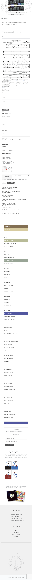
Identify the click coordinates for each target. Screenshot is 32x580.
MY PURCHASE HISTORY (16, 14)
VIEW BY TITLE (7, 229)
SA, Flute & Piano (8, 350)
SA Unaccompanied (8, 344)
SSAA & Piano (7, 403)
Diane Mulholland (8, 263)
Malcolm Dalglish (8, 285)
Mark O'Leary (7, 288)
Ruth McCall (7, 299)
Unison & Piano (7, 411)
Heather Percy (7, 271)
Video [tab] (3, 101)
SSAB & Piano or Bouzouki (10, 408)
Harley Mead (7, 268)
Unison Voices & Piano (9, 420)
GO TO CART (16, 12)
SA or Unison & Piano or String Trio (12, 338)
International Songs (9, 257)
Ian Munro (6, 277)
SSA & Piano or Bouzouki (9, 380)
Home (3, 22)
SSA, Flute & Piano (8, 392)
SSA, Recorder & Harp (9, 394)
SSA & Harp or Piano (8, 372)
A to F (5, 232)
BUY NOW (10, 182)
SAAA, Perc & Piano (8, 358)
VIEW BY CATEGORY (8, 240)
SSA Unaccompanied (8, 386)
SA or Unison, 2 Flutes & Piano (11, 341)
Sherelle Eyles (7, 305)
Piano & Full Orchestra (9, 324)
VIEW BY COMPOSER (8, 260)
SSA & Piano (6, 378)
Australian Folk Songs (9, 246)
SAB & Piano (6, 361)
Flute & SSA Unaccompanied (10, 322)
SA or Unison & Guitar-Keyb (10, 333)
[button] (2, 18)
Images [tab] (4, 36)
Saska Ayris (6, 302)
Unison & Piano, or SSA (9, 414)
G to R (5, 234)
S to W (5, 237)
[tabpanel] (16, 67)
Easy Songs (7, 254)
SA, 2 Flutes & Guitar (9, 347)
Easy (5, 251)
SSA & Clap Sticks (8, 369)
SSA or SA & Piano (8, 383)
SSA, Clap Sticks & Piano (9, 389)
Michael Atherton (8, 291)
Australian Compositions (10, 243)
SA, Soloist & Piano (8, 355)
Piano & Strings (7, 327)
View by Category (17, 22)
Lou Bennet (7, 282)
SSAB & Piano (7, 406)
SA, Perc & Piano (8, 352)
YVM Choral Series (9, 22)
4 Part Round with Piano (9, 319)
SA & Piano (6, 330)
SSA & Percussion (8, 375)
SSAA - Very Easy (8, 397)
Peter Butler (7, 296)
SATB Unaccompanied (9, 366)
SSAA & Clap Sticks (8, 400)
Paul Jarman (7, 293)
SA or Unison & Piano (9, 336)
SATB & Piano (7, 364)
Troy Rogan (7, 310)
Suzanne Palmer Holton (9, 307)
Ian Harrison (7, 274)
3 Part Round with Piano (9, 316)
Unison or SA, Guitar (9, 417)
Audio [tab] (3, 97)
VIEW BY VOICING (8, 313)
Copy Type (7, 176)
